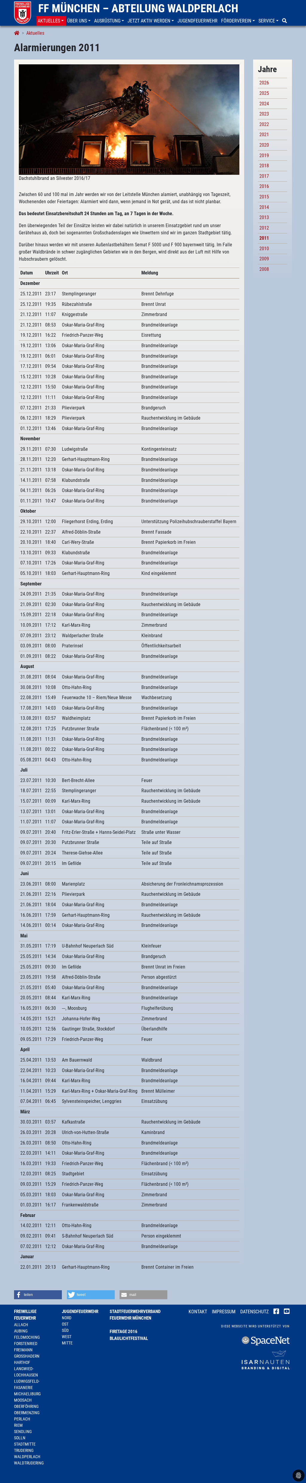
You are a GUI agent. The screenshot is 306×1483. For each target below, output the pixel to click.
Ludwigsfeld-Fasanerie (26, 1384)
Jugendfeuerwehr (80, 1311)
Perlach (22, 1419)
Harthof (22, 1362)
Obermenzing (26, 1412)
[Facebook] (276, 1312)
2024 (264, 104)
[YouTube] (286, 1312)
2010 (264, 248)
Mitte (67, 1343)
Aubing (20, 1331)
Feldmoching (27, 1337)
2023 (264, 114)
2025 (264, 93)
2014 (264, 207)
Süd (65, 1330)
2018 (264, 166)
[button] (51, 21)
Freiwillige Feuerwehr (25, 1315)
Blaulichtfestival (129, 1338)
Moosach (23, 1400)
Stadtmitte (25, 1444)
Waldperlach (27, 1456)
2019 (264, 155)
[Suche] (285, 21)
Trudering (23, 1450)
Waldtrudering (29, 1463)
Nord (66, 1317)
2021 (264, 134)
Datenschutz (254, 1311)
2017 (264, 176)
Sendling (23, 1431)
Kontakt (198, 1311)
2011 (264, 238)
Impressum (223, 1311)
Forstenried (25, 1343)
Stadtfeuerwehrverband (135, 1311)
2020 (264, 145)
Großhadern (26, 1356)
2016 (264, 186)
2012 (264, 228)
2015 (264, 197)
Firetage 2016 (123, 1331)
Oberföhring (26, 1406)
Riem (18, 1425)
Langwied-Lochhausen (26, 1371)
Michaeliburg (27, 1393)
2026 (264, 83)
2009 (264, 259)
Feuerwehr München (130, 1318)
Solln (19, 1437)
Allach (21, 1324)
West (66, 1336)
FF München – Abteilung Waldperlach (138, 8)
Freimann (23, 1349)
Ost (65, 1324)
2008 (264, 269)
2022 (264, 124)
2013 (264, 217)
